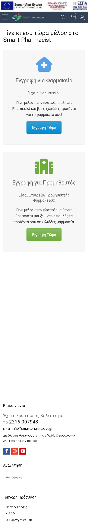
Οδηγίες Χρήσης (16, 507)
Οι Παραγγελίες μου (19, 520)
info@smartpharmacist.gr (32, 428)
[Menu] (5, 17)
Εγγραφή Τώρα (44, 127)
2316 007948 (23, 421)
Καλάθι (10, 513)
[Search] (63, 17)
